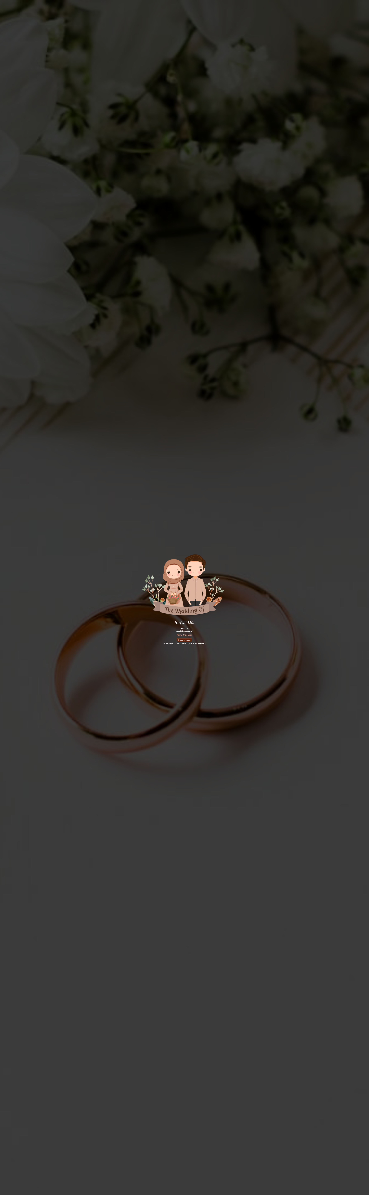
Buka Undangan (185, 640)
